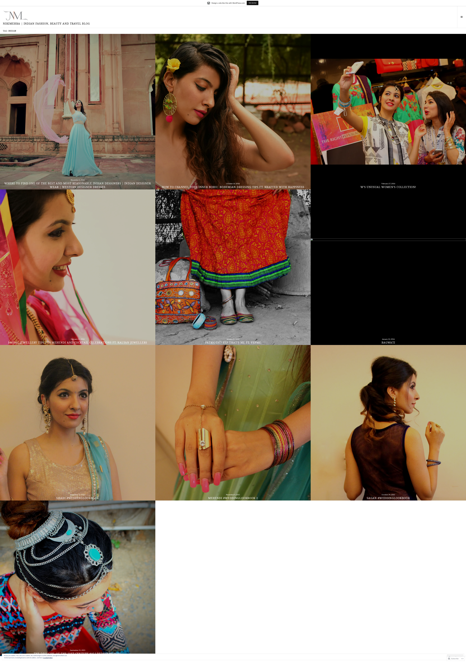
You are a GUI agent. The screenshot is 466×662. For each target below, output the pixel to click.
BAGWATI (388, 342)
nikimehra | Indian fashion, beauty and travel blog (46, 23)
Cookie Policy (48, 658)
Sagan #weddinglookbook (388, 498)
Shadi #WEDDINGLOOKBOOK (77, 498)
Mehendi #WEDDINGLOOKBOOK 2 (233, 498)
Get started (252, 3)
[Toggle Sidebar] (461, 17)
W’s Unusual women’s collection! (388, 187)
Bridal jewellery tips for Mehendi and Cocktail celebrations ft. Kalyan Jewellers (77, 342)
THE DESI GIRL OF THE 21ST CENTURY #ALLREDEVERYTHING (78, 653)
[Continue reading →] (77, 111)
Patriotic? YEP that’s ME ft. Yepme (233, 342)
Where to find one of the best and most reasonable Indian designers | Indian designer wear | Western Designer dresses (77, 185)
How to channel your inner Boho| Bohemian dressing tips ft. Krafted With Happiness (233, 187)
